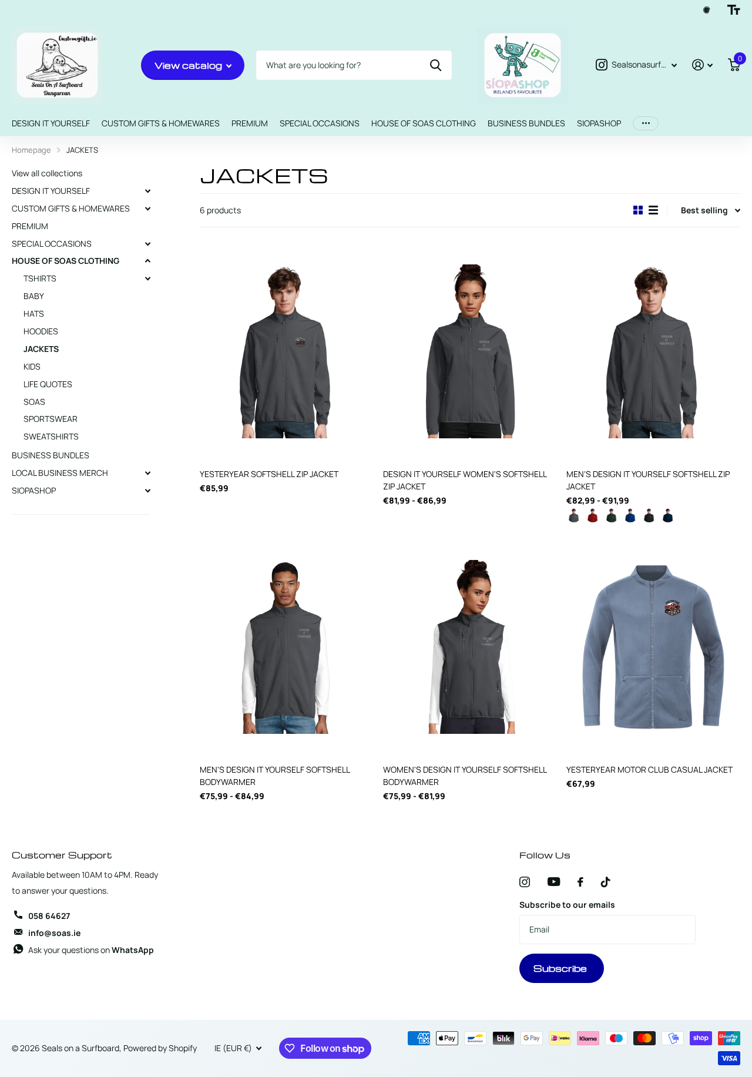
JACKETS (41, 348)
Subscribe (561, 968)
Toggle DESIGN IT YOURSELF (147, 191)
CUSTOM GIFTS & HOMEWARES (161, 123)
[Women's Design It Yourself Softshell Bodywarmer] (470, 647)
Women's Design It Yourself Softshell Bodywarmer (464, 775)
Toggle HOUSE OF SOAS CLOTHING (147, 261)
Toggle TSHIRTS (147, 278)
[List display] (653, 210)
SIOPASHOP (599, 123)
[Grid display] (638, 210)
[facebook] (580, 882)
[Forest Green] (612, 518)
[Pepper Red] (593, 518)
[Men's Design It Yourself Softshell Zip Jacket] (653, 351)
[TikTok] (605, 882)
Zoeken (435, 65)
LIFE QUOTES (48, 384)
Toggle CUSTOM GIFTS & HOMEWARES (147, 208)
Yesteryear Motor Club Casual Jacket (649, 769)
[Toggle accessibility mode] (733, 10)
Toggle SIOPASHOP (147, 490)
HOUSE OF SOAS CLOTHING (423, 123)
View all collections (47, 173)
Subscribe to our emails (567, 904)
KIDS (32, 366)
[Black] (649, 518)
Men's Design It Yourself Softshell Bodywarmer (275, 775)
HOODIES (41, 331)
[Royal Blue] (630, 518)
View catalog (189, 65)
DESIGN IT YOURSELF (51, 123)
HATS (34, 313)
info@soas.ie (54, 932)
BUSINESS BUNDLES (526, 123)
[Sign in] (702, 65)
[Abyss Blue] (668, 518)
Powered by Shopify (160, 1047)
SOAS (34, 401)
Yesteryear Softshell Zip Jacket (269, 473)
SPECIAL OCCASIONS (320, 123)
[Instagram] (524, 882)
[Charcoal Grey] (574, 518)
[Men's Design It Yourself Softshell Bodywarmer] (287, 647)
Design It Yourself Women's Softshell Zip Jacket (464, 480)
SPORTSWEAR (51, 418)
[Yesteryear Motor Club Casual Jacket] (653, 647)
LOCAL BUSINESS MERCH (60, 472)
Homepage (31, 150)
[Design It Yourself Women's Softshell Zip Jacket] (470, 351)
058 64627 (49, 915)
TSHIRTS (40, 278)
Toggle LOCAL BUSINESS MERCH (147, 473)
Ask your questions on (91, 949)
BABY (34, 295)
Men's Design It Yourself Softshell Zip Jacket (648, 480)
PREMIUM (249, 123)
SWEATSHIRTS (51, 436)
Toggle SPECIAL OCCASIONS (147, 244)
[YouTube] (554, 881)
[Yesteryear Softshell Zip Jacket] (287, 351)
